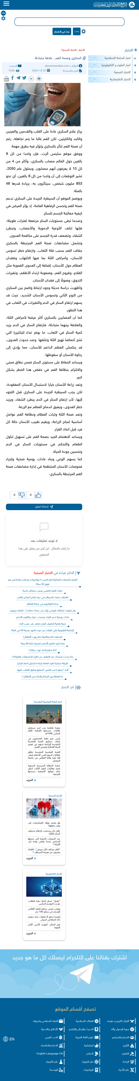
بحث (77, 31)
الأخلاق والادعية (49, 1029)
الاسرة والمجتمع (120, 1037)
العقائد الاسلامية (85, 1021)
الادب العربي (51, 1037)
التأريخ (126, 1045)
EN (3, 13)
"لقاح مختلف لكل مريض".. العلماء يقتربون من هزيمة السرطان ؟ (44, 851)
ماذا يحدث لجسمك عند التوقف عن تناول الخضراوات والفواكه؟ (42, 657)
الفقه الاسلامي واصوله (45, 1021)
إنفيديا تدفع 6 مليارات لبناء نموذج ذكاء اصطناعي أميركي (44, 918)
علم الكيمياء (52, 1062)
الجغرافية (89, 1045)
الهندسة (53, 1070)
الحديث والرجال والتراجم (81, 1029)
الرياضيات (88, 1070)
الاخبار (129, 50)
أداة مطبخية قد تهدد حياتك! (42, 650)
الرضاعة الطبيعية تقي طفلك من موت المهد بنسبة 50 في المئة (42, 630)
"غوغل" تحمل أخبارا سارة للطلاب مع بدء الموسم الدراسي (44, 902)
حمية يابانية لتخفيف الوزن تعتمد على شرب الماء (42, 624)
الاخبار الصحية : (68, 50)
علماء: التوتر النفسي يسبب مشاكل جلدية (42, 590)
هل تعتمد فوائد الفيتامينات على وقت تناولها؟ (44, 824)
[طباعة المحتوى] (6, 79)
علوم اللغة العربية (84, 1037)
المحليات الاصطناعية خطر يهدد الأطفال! (42, 637)
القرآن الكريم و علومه (118, 1021)
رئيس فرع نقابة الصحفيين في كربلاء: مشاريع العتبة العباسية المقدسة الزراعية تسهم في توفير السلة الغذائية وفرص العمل (44, 743)
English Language (47, 1053)
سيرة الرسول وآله (120, 1029)
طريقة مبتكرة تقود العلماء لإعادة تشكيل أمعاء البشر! (42, 663)
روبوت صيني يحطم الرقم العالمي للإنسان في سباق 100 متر (44, 910)
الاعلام (90, 1053)
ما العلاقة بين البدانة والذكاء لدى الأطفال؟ (42, 676)
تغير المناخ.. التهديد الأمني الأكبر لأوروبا (44, 926)
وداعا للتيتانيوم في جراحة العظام (42, 604)
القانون (125, 1053)
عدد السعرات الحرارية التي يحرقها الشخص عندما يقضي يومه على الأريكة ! (44, 841)
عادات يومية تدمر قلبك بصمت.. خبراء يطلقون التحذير (42, 617)
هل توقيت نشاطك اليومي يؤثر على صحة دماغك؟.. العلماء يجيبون (43, 610)
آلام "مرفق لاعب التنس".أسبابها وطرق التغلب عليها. (42, 670)
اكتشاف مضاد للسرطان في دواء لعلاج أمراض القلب (42, 597)
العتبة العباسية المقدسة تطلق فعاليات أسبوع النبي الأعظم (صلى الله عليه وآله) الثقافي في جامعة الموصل (44, 756)
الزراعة (126, 1062)
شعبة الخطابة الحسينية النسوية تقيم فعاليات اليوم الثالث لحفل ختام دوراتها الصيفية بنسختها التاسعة (44, 770)
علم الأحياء (123, 1070)
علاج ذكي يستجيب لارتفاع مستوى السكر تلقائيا (44, 832)
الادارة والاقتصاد (49, 1045)
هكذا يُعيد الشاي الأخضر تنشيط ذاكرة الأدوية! (43, 643)
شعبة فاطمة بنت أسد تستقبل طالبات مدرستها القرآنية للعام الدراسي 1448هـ (44, 731)
